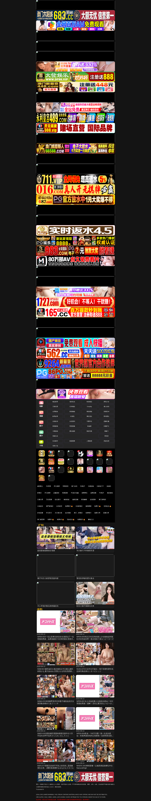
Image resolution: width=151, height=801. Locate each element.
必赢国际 (56, 493)
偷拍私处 (67, 499)
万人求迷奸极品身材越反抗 (48, 606)
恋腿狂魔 (106, 421)
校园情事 (72, 441)
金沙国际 (68, 513)
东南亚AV (106, 411)
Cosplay (89, 406)
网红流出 (89, 416)
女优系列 (72, 421)
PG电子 (82, 486)
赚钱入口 (91, 519)
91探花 (72, 416)
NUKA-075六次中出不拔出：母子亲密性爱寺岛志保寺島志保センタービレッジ (95, 670)
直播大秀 (106, 513)
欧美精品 (89, 402)
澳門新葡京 (49, 506)
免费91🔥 (51, 519)
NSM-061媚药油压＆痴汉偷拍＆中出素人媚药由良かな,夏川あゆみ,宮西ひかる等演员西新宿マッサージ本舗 (55, 671)
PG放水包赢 (75, 493)
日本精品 (72, 406)
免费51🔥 (97, 506)
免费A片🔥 (60, 519)
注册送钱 (91, 486)
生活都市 (55, 441)
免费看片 (88, 513)
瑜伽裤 (89, 426)
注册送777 (100, 486)
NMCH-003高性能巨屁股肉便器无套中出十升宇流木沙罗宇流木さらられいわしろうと (55, 734)
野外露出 (106, 416)
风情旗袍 (55, 426)
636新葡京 (79, 506)
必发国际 (93, 499)
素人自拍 (106, 406)
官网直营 (66, 486)
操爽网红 (85, 493)
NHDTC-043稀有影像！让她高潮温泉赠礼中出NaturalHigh (95, 766)
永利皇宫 (59, 506)
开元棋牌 (57, 486)
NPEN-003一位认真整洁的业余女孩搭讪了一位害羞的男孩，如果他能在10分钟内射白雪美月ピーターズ (55, 638)
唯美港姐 (89, 411)
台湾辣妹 (55, 411)
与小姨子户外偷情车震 (85, 550)
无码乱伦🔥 (107, 506)
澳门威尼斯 (41, 519)
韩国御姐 (72, 411)
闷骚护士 (106, 426)
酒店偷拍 (110, 493)
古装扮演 (55, 421)
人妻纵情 (89, 441)
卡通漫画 (55, 431)
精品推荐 (55, 402)
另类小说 (55, 446)
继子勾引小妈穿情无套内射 (48, 578)
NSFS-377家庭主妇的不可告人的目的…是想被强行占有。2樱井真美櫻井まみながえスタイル (55, 766)
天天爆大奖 (58, 513)
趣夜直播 (75, 499)
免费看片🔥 (69, 506)
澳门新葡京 (102, 499)
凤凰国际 (65, 493)
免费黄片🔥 (81, 519)
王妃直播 (49, 499)
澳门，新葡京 (78, 513)
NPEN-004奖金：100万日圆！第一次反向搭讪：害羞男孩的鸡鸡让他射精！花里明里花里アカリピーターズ (95, 735)
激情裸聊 (88, 506)
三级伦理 (55, 406)
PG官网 (48, 486)
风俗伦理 (106, 441)
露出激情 (72, 431)
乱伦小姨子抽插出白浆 (85, 606)
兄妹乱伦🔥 (70, 519)
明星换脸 (72, 426)
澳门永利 (74, 486)
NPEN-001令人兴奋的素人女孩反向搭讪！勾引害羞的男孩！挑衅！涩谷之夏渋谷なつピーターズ (95, 703)
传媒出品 (55, 436)
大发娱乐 (40, 506)
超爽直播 (93, 493)
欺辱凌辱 (55, 416)
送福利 (109, 486)
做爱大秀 (97, 513)
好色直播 (40, 513)
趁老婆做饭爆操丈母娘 (46, 550)
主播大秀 (40, 499)
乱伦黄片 (58, 499)
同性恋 (106, 436)
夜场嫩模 (84, 499)
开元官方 (49, 513)
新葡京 (39, 493)
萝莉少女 (106, 402)
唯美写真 (89, 431)
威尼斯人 (40, 486)
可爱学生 (89, 421)
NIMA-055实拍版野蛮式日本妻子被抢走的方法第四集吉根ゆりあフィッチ (55, 702)
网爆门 (106, 431)
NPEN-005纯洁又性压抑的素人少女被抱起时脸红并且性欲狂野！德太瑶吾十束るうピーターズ (95, 637)
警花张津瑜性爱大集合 (85, 578)
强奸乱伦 (72, 402)
